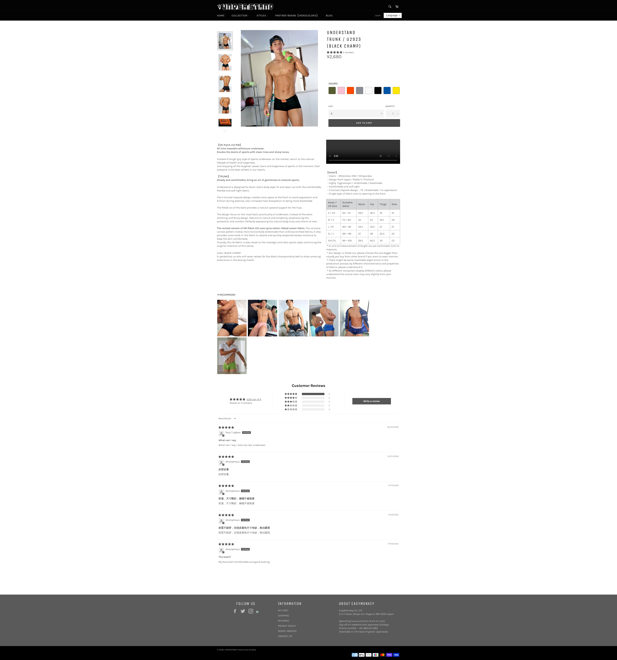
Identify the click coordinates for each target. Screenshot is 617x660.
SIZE (330, 106)
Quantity (390, 106)
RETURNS (283, 620)
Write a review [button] (371, 401)
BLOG (329, 15)
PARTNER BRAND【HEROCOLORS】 (297, 15)
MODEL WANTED (287, 631)
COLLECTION (240, 15)
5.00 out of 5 (253, 399)
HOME (220, 15)
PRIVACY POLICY (287, 625)
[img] (226, 427)
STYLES (262, 15)
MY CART (283, 610)
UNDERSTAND (230, 649)
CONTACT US (285, 636)
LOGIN (377, 15)
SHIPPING (283, 615)
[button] (335, 52)
